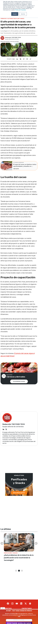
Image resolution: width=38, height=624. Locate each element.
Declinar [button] (23, 14)
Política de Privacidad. (20, 10)
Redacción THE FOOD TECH (13, 37)
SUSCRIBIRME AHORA (19, 381)
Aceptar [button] (15, 14)
